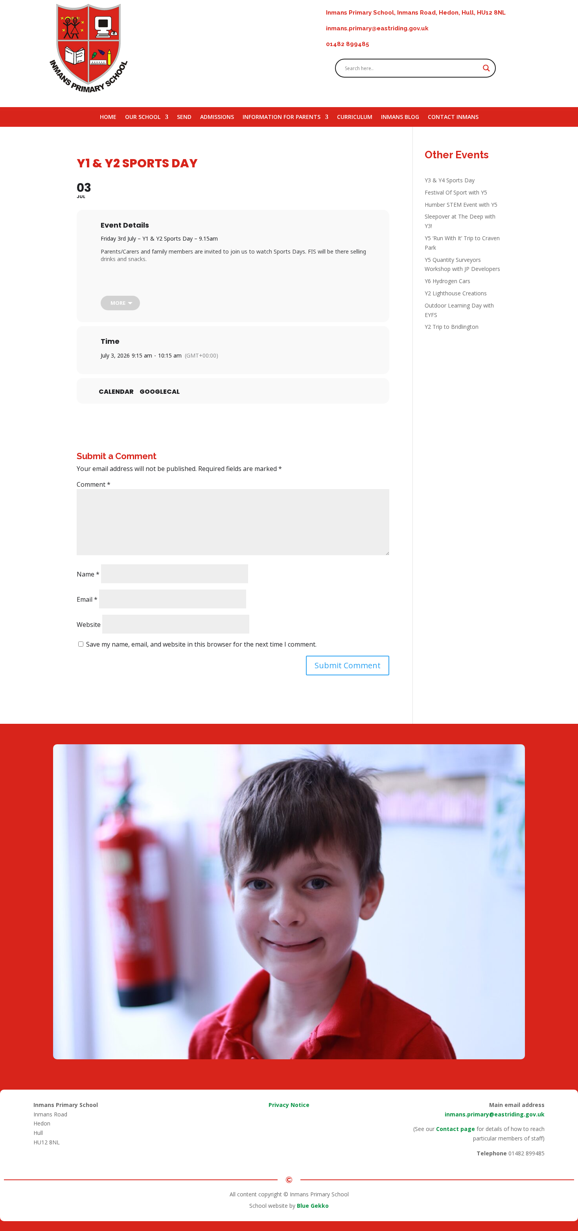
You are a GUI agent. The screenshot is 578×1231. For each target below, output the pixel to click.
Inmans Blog (400, 117)
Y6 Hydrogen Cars (447, 281)
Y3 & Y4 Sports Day (450, 180)
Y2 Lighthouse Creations (456, 293)
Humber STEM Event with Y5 (461, 204)
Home (108, 117)
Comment (93, 484)
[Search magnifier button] (486, 68)
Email (87, 599)
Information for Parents (281, 117)
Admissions (217, 117)
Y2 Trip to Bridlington (452, 326)
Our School (142, 117)
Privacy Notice (289, 1105)
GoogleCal (160, 392)
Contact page (455, 1129)
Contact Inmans (453, 117)
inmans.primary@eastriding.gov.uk (495, 1114)
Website (89, 624)
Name (88, 574)
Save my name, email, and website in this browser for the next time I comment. (201, 644)
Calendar (116, 392)
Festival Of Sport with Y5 (456, 192)
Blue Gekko (313, 1205)
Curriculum (354, 117)
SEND (184, 117)
